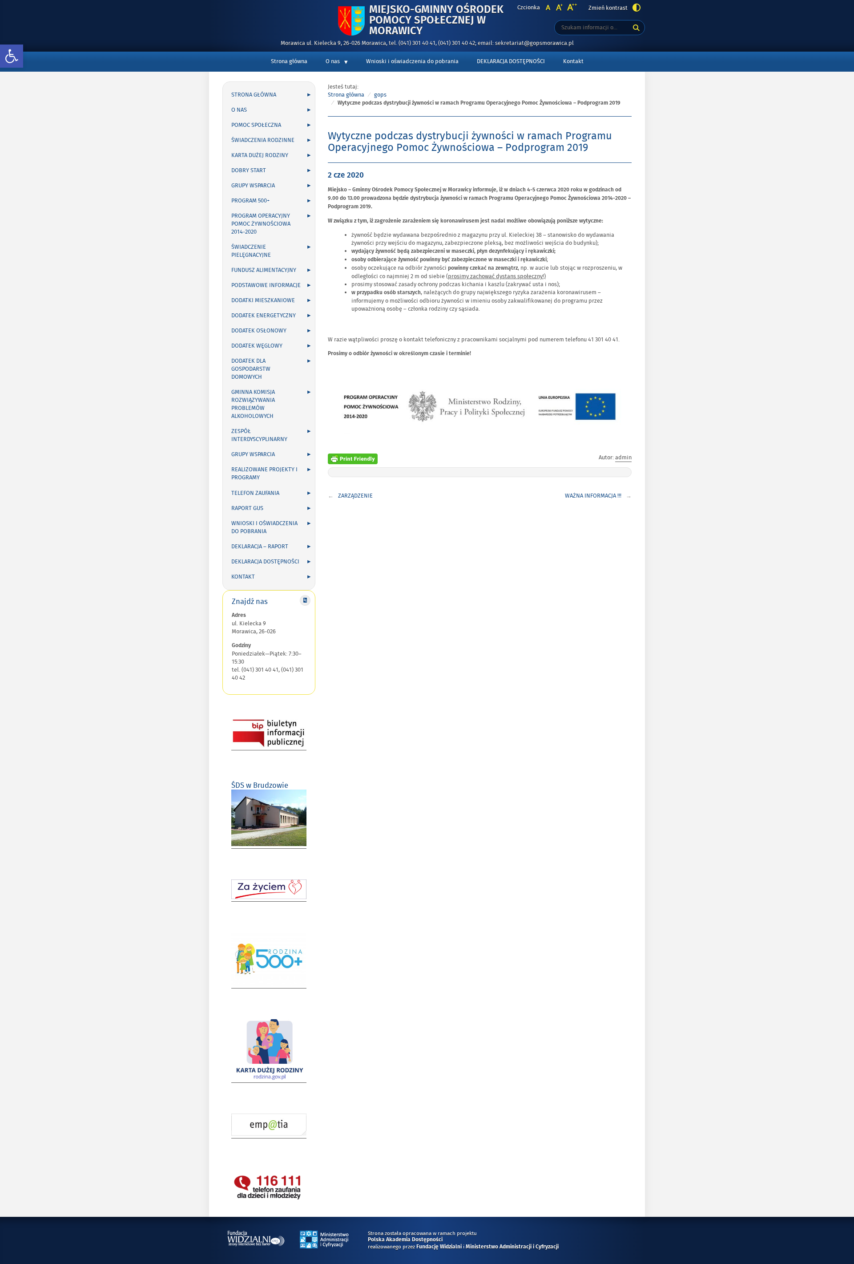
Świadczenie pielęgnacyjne (251, 251)
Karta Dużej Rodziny (259, 155)
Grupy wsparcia (253, 186)
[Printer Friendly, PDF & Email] (353, 458)
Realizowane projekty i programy (264, 474)
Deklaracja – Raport (259, 547)
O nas (333, 61)
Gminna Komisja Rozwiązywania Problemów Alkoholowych (253, 404)
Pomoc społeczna (256, 125)
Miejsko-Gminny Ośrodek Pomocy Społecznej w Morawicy (436, 20)
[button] (11, 56)
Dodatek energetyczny (263, 316)
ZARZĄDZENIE (355, 496)
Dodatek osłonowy (258, 331)
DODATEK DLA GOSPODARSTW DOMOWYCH (250, 369)
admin (623, 458)
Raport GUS (247, 508)
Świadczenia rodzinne (262, 140)
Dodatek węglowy (256, 346)
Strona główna (289, 61)
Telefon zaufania (255, 493)
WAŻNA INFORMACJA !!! (593, 496)
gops (380, 95)
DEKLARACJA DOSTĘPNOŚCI (511, 61)
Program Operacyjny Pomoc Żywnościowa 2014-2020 (260, 224)
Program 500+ (250, 201)
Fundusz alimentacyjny (263, 270)
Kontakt (573, 61)
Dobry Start (248, 170)
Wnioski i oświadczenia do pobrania (412, 61)
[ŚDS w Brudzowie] (268, 844)
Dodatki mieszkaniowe (263, 300)
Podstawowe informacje (266, 285)
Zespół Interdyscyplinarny (259, 435)
